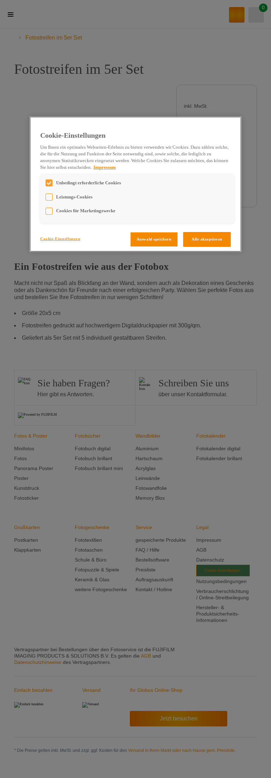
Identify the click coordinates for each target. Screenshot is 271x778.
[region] (135, 184)
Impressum (105, 167)
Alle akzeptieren (207, 239)
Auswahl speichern (154, 239)
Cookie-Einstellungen (60, 239)
